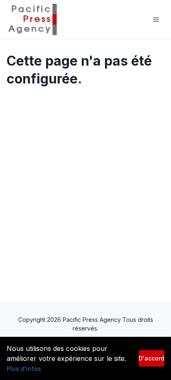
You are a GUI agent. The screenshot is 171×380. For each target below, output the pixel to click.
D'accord (151, 358)
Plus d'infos (24, 368)
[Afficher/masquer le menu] (156, 19)
